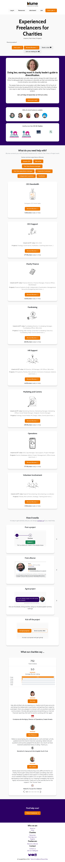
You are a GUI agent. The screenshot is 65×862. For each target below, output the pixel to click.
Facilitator (42, 176)
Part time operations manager (23, 171)
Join (41, 10)
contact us (40, 520)
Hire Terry (33, 701)
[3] (35, 832)
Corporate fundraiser (44, 171)
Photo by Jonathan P (12, 42)
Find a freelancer (31, 853)
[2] (32, 832)
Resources (21, 10)
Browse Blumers (32, 208)
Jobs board (32, 10)
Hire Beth (32, 791)
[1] (29, 832)
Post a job (50, 10)
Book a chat (45, 47)
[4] (38, 832)
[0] (27, 832)
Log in (12, 10)
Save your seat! (32, 100)
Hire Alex (32, 745)
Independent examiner (27, 176)
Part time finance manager (32, 166)
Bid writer (38, 161)
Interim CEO (26, 161)
